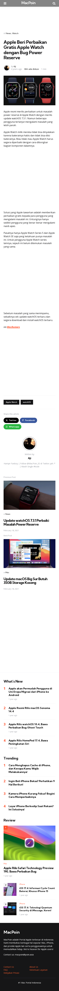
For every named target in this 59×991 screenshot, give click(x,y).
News (8, 33)
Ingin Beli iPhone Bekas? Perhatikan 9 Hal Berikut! (32, 782)
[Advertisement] (29, 17)
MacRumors (13, 327)
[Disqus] (29, 633)
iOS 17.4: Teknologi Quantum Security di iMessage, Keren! (35, 909)
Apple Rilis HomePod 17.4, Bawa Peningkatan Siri (28, 742)
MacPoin (28, 3)
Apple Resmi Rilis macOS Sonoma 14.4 (29, 709)
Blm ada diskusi (31, 69)
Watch (15, 33)
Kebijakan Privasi (11, 972)
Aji (15, 66)
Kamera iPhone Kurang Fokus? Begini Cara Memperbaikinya (32, 795)
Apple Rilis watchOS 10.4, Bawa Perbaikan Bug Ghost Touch (28, 726)
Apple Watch (11, 402)
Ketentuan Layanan (39, 969)
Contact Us (9, 966)
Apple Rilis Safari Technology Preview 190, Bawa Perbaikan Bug (29, 869)
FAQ (6, 969)
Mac (7, 572)
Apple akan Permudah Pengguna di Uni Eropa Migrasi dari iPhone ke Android (30, 692)
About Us (34, 966)
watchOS (27, 402)
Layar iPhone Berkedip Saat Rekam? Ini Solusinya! (31, 808)
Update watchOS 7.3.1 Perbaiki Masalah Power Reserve (26, 522)
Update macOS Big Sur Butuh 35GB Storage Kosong (25, 581)
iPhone (22, 884)
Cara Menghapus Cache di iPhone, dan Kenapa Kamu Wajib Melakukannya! (30, 769)
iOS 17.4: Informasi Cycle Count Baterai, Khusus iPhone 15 (37, 890)
